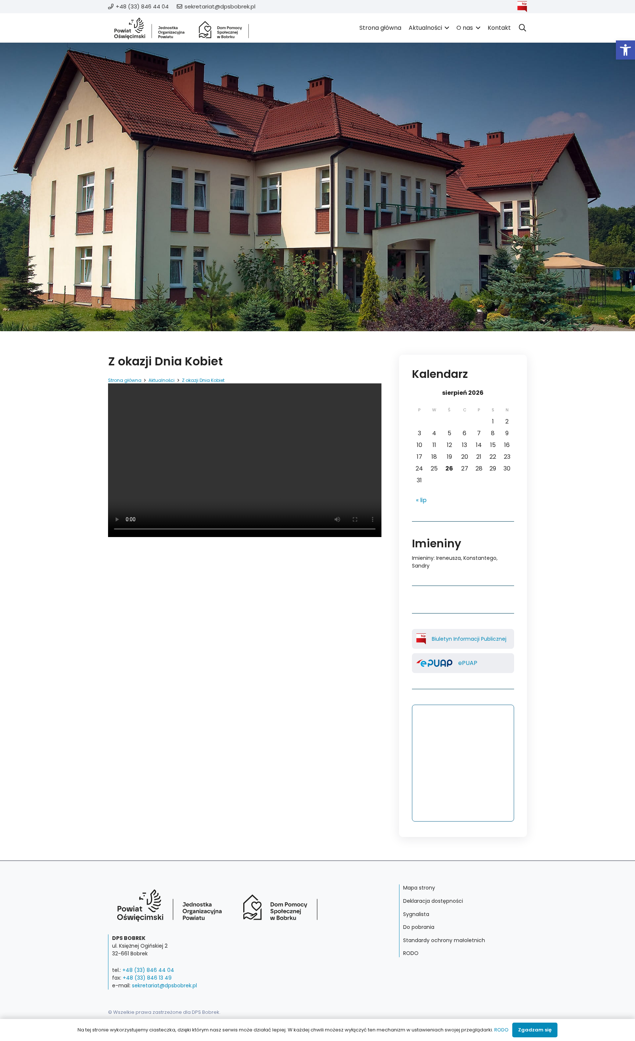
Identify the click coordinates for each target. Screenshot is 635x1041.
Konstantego (479, 558)
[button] (625, 50)
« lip (421, 500)
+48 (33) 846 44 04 (148, 970)
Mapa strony (419, 887)
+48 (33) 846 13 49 (147, 977)
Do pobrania (418, 927)
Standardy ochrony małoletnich (444, 940)
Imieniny (423, 558)
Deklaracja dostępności (433, 901)
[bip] (522, 6)
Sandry (421, 565)
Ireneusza (448, 558)
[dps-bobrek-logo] (181, 28)
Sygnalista (416, 914)
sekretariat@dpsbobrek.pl (164, 985)
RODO (411, 953)
